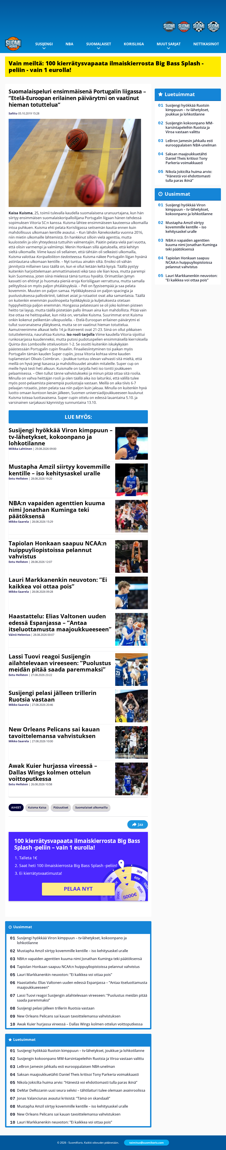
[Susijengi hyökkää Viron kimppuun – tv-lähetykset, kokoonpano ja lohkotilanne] (131, 443)
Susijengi (44, 44)
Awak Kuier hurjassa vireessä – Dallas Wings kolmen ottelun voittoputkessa (53, 772)
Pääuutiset (60, 807)
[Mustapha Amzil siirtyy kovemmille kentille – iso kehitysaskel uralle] (131, 479)
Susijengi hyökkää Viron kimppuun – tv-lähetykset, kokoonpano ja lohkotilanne (61, 436)
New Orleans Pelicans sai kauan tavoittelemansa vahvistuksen (54, 732)
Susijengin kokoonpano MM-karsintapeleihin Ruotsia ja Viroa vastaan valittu (80, 1058)
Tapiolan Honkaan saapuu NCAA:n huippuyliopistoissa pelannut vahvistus (58, 549)
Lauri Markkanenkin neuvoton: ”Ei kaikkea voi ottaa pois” (58, 583)
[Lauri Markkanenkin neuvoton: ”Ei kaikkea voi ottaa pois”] (131, 593)
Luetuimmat (24, 1039)
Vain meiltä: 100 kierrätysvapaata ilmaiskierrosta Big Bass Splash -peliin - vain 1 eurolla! (106, 66)
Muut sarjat (169, 44)
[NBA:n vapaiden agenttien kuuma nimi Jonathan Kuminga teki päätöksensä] (131, 516)
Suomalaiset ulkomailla (91, 807)
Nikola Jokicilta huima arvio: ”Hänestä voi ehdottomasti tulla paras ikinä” (77, 1082)
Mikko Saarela (19, 522)
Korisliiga (134, 44)
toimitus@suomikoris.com (146, 1142)
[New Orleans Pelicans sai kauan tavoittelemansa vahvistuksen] (131, 742)
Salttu (13, 113)
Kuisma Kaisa (37, 807)
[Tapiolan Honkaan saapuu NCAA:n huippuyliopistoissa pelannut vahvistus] (131, 556)
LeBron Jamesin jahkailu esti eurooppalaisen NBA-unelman (66, 1066)
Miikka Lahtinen (20, 449)
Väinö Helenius (19, 635)
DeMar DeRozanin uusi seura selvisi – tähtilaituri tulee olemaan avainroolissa (81, 1090)
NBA (69, 44)
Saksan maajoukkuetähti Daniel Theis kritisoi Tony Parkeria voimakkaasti (78, 1074)
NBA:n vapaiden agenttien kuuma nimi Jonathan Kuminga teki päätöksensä (57, 509)
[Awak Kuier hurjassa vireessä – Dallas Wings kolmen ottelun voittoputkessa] (131, 779)
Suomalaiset (98, 44)
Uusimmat (22, 926)
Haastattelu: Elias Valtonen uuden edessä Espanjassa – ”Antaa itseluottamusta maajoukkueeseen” (60, 622)
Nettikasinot (206, 44)
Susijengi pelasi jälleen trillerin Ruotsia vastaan (52, 696)
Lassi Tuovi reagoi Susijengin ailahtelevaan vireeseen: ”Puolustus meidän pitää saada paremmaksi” (60, 663)
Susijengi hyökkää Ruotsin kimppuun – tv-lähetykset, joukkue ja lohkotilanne (80, 1050)
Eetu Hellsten (18, 478)
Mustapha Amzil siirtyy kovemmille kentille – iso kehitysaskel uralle (59, 470)
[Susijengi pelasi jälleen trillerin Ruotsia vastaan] (131, 706)
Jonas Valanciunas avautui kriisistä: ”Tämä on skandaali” (63, 1098)
